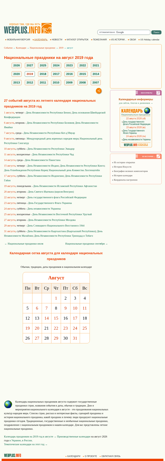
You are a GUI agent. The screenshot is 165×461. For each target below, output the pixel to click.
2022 (82, 65)
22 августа (9, 197)
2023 (69, 65)
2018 (43, 74)
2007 (95, 82)
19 (27, 328)
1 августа (9, 112)
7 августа (9, 133)
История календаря (122, 175)
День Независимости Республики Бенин (48, 112)
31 (75, 338)
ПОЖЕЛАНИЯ (99, 39)
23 (65, 328)
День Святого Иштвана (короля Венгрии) (51, 191)
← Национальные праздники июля (24, 243)
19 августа (9, 186)
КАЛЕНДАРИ (74, 456)
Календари (21, 48)
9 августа (9, 138)
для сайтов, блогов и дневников (136, 103)
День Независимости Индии (43, 165)
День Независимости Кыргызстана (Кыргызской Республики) (61, 231)
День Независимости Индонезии (45, 175)
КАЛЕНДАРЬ (41, 39)
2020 (16, 74)
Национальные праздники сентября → (86, 243)
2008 (82, 82)
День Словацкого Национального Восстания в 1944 (55, 225)
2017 (56, 74)
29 (56, 338)
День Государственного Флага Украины (50, 203)
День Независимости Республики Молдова (52, 220)
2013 (16, 82)
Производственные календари (73, 436)
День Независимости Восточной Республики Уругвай (62, 214)
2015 (82, 74)
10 (75, 308)
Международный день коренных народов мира (52, 138)
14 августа (9, 160)
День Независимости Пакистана (42, 160)
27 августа (9, 220)
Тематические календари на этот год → (26, 444)
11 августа (9, 154)
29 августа (9, 225)
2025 (43, 65)
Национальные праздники (42, 48)
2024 (56, 65)
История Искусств (122, 167)
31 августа (9, 231)
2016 (69, 74)
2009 (69, 82)
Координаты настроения (125, 180)
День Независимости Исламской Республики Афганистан (65, 186)
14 (46, 318)
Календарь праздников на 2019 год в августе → (30, 436)
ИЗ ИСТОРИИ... (119, 39)
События (8, 48)
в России (27, 440)
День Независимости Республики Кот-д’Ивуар (49, 133)
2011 (43, 82)
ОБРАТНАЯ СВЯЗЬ (111, 456)
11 (84, 308)
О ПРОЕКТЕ (91, 456)
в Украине (15, 440)
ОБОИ (132, 39)
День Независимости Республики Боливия (50, 122)
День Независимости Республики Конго (82, 165)
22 (56, 328)
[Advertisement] (82, 11)
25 (84, 328)
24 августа (9, 208)
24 (75, 328)
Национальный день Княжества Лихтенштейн (74, 170)
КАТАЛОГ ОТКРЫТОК (77, 39)
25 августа (9, 214)
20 (37, 328)
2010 (56, 82)
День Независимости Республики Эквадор (50, 148)
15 (56, 318)
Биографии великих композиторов (130, 171)
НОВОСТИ (57, 39)
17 (75, 318)
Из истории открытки (124, 162)
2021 (96, 65)
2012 (30, 82)
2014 (96, 74)
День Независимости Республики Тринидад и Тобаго (63, 235)
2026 (16, 65)
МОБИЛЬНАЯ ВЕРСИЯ (18, 39)
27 (37, 338)
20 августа (9, 191)
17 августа (9, 175)
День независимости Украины (44, 208)
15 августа (9, 165)
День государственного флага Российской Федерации (57, 197)
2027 (30, 65)
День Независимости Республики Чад (53, 154)
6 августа (9, 122)
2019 (61, 48)
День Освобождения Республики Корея (26, 170)
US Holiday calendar (150, 39)
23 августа (9, 203)
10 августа (9, 148)
